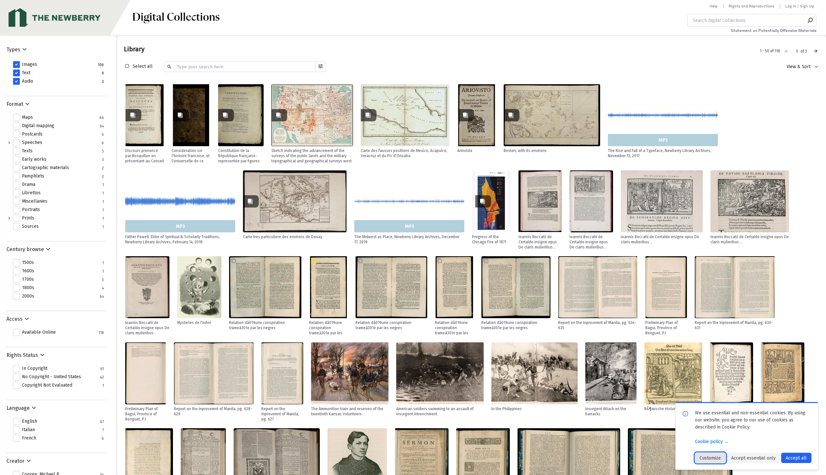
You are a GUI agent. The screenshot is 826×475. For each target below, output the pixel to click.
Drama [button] (28, 184)
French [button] (29, 438)
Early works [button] (34, 159)
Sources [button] (30, 226)
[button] (810, 20)
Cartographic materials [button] (45, 167)
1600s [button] (28, 271)
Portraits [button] (31, 209)
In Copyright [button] (34, 368)
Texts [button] (27, 151)
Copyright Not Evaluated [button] (47, 385)
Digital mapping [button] (38, 125)
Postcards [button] (32, 134)
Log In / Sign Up (799, 6)
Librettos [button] (31, 193)
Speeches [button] (32, 142)
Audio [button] (27, 81)
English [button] (29, 421)
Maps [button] (27, 117)
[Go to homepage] (66, 17)
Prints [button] (28, 218)
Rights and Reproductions (751, 6)
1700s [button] (28, 279)
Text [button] (26, 73)
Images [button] (29, 64)
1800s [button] (28, 287)
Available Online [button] (39, 332)
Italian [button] (28, 429)
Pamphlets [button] (33, 176)
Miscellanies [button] (34, 201)
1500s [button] (28, 262)
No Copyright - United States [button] (51, 376)
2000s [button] (28, 296)
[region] (144, 115)
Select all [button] (143, 66)
